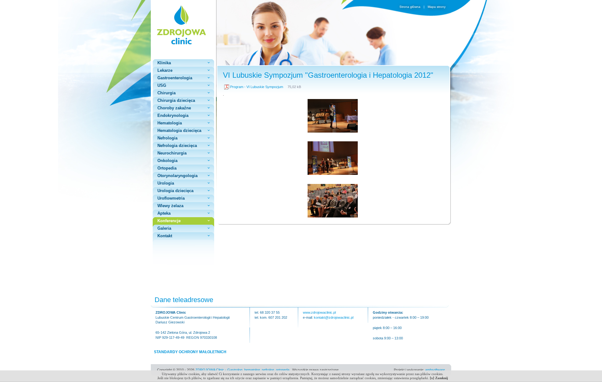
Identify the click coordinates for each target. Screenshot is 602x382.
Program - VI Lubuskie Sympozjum (256, 87)
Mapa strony (437, 6)
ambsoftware (435, 370)
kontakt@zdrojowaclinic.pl (333, 317)
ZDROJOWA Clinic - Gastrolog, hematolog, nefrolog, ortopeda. (242, 370)
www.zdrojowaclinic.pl (319, 312)
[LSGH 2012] (333, 131)
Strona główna (410, 6)
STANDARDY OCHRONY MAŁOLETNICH (190, 352)
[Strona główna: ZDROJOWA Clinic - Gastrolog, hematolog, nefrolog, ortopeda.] (183, 25)
